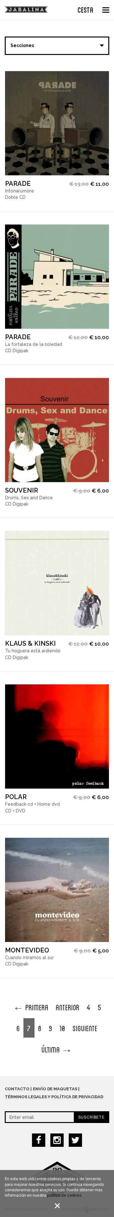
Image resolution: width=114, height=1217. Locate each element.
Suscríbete (91, 1117)
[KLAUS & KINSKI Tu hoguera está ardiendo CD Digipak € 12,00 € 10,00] (57, 583)
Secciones (22, 45)
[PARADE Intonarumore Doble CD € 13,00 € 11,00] (57, 123)
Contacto (17, 1088)
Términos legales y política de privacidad (54, 1096)
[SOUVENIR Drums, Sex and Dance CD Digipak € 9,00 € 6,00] (57, 430)
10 (62, 1028)
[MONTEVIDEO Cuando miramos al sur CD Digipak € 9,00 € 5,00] (57, 889)
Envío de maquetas (55, 1088)
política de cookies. (64, 1195)
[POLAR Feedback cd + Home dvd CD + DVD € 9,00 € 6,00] (57, 736)
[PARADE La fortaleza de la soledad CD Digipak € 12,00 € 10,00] (57, 276)
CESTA (85, 9)
